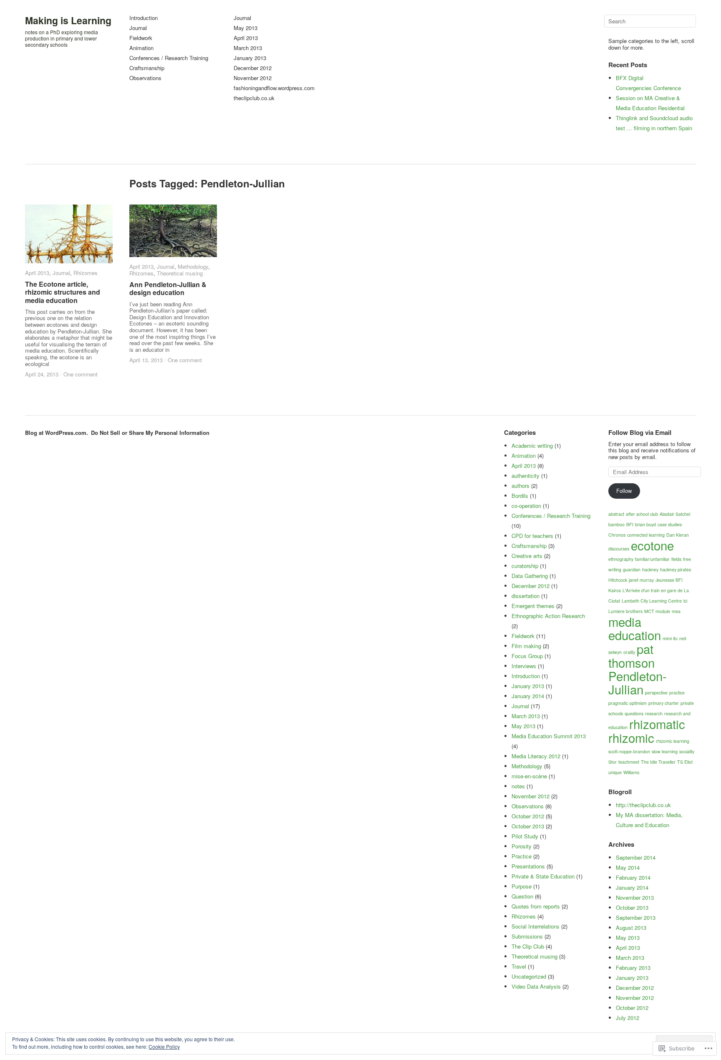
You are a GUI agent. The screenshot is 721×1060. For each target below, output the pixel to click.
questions (634, 713)
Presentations (528, 866)
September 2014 (635, 857)
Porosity (522, 846)
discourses (618, 548)
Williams (631, 772)
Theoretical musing (180, 273)
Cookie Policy (164, 1046)
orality (629, 652)
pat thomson (631, 655)
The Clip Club (528, 946)
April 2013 (246, 38)
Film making (526, 646)
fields (676, 559)
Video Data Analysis (536, 986)
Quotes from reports (536, 906)
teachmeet (628, 762)
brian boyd (645, 524)
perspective (656, 692)
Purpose (522, 886)
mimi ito (670, 638)
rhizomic (631, 737)
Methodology (193, 266)
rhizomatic (657, 723)
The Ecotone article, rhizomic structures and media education (62, 292)
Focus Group (527, 656)
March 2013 (248, 48)
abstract (616, 514)
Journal (138, 28)
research (654, 713)
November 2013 (635, 897)
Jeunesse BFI (669, 580)
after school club (642, 514)
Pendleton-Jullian (637, 682)
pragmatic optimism (627, 703)
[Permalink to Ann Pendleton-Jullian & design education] (173, 230)
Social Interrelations (536, 926)
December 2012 (253, 68)
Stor (612, 762)
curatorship (525, 566)
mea (676, 611)
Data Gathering (530, 576)
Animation (141, 48)
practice (677, 692)
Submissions (527, 936)
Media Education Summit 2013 (549, 736)
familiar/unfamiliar (652, 559)
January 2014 (632, 887)
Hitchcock (617, 580)
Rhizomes (85, 273)
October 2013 (632, 907)
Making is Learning (68, 20)
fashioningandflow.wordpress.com (274, 88)
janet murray (641, 580)
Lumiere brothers (625, 611)
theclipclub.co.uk (254, 98)
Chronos (616, 535)
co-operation (526, 506)
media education (634, 628)
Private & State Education (543, 876)
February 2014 (633, 877)
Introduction (143, 18)
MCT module (657, 611)
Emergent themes (533, 606)
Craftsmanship (146, 68)
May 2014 (628, 867)
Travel (519, 966)
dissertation (525, 596)
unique (615, 772)
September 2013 (635, 917)
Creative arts (527, 556)
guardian (631, 569)
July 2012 (627, 1018)
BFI (629, 524)
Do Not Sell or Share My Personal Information (150, 433)
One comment (80, 374)
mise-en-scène (529, 776)
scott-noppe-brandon (629, 751)
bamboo (616, 524)
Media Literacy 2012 (536, 756)
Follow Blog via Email (639, 432)
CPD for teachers (532, 536)
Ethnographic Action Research (548, 616)
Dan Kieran (677, 535)
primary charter (663, 703)
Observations (145, 78)
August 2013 (631, 927)
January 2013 (250, 58)
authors (520, 486)
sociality (686, 751)
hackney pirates (675, 569)
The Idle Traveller (658, 762)
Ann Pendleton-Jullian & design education (168, 288)
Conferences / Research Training (168, 58)
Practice (522, 856)
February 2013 (633, 968)
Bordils (520, 496)
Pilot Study (525, 836)
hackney (650, 569)
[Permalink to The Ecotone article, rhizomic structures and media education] (69, 233)
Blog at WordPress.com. (56, 433)
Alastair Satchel (675, 514)
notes (518, 786)
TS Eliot (685, 762)
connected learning (646, 535)
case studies (670, 524)
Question (522, 896)
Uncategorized (529, 976)
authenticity (525, 476)
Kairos (614, 590)
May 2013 (245, 28)
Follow (624, 491)
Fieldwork (140, 38)
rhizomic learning (672, 741)
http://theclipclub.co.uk (643, 805)
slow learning (665, 751)
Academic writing (532, 445)
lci (685, 601)
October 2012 (632, 1008)
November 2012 (253, 78)
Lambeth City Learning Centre (652, 601)
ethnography (620, 559)
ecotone (652, 545)
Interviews (524, 666)
